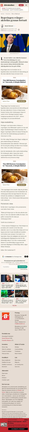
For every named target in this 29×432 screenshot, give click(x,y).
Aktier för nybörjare (6, 349)
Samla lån (17, 366)
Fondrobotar (17, 351)
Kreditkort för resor (6, 362)
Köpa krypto (5, 373)
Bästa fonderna (18, 353)
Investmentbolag (19, 349)
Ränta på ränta (5, 353)
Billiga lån (17, 362)
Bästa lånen (17, 360)
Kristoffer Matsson (6, 340)
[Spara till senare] (18, 29)
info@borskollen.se (20, 323)
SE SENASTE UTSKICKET (18, 429)
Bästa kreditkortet (6, 360)
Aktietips (17, 347)
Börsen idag (4, 347)
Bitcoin (3, 375)
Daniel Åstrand (9, 26)
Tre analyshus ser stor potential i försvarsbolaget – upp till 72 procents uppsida (12, 9)
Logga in (21, 5)
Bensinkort (4, 366)
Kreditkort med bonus (7, 364)
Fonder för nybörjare (6, 351)
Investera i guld (5, 380)
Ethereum (4, 377)
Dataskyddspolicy (23, 269)
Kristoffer (19, 390)
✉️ (14, 26)
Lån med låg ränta (19, 364)
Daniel (3, 392)
